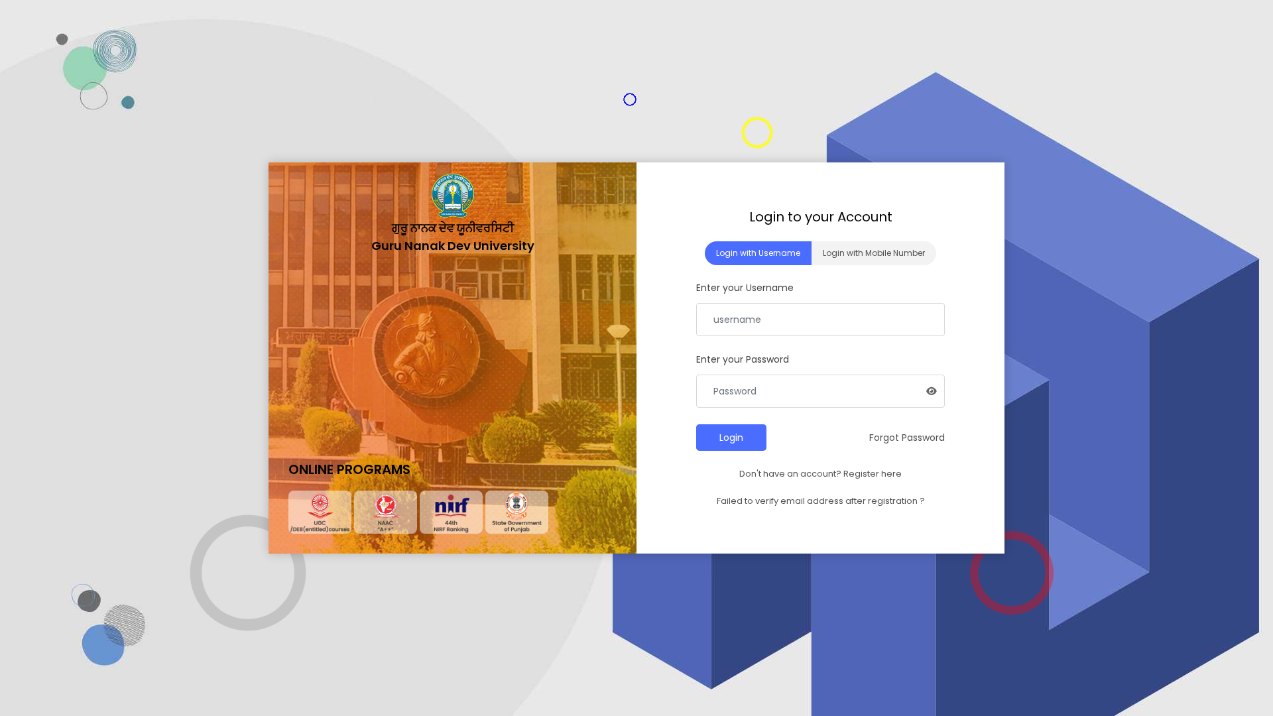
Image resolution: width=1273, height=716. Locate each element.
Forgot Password (907, 437)
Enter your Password (742, 359)
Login (731, 437)
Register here (872, 473)
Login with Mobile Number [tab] (874, 253)
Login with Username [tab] (758, 253)
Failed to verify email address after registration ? (821, 501)
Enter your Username (745, 287)
